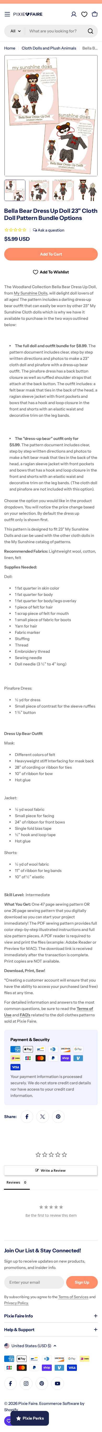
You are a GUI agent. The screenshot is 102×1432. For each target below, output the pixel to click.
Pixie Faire (27, 1403)
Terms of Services (73, 1296)
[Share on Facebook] (27, 1116)
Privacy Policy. (16, 1303)
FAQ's (25, 1014)
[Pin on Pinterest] (58, 1116)
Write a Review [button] (53, 1170)
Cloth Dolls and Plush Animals (49, 48)
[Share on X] (42, 1116)
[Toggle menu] (7, 14)
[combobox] (51, 31)
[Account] (74, 14)
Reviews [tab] (13, 1182)
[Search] (90, 31)
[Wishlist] (84, 14)
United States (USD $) (31, 1345)
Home (9, 48)
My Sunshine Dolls (30, 293)
